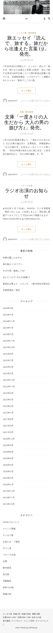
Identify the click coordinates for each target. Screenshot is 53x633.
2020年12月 (9, 438)
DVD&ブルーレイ (11, 522)
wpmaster (13, 100)
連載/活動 (36, 614)
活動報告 (7, 580)
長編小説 (7, 593)
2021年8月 (8, 419)
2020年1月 (8, 484)
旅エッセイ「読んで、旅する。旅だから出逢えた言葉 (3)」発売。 (26, 45)
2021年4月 (8, 425)
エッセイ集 (22, 33)
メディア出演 (27, 185)
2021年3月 (8, 432)
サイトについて (42, 621)
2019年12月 (9, 490)
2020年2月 (8, 477)
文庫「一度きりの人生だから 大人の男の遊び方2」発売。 (26, 121)
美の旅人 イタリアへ (12, 264)
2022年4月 (8, 393)
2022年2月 (8, 406)
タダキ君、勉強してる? (14, 270)
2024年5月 (8, 334)
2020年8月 (8, 451)
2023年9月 (8, 353)
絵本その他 (8, 587)
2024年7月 (8, 327)
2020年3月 (8, 471)
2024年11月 (9, 321)
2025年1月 (8, 314)
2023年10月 (9, 347)
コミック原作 (28, 621)
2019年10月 (9, 504)
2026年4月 (8, 308)
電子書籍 (6, 621)
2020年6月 (8, 458)
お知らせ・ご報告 (11, 541)
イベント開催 (9, 528)
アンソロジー (16, 621)
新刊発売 (32, 33)
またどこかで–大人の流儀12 (16, 277)
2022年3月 (8, 399)
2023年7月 (8, 360)
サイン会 (7, 548)
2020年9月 (8, 445)
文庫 (22, 112)
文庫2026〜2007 (9, 617)
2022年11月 (9, 386)
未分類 (6, 574)
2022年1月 (8, 412)
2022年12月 (9, 379)
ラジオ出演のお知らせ (26, 193)
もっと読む (26, 90)
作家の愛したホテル (12, 257)
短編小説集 (26, 614)
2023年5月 (8, 366)
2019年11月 (9, 497)
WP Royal (33, 627)
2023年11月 (9, 340)
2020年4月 (8, 464)
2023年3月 (8, 373)
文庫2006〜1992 (24, 617)
